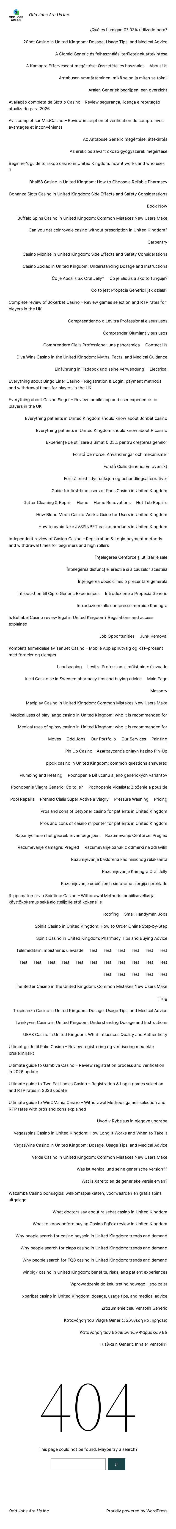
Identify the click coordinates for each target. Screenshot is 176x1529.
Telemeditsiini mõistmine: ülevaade (49, 950)
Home (82, 502)
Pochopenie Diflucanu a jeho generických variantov (117, 775)
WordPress (156, 1510)
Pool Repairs (22, 799)
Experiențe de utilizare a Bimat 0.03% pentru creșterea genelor (106, 442)
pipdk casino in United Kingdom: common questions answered (106, 763)
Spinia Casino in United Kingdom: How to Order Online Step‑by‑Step (101, 926)
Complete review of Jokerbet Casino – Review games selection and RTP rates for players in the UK (87, 305)
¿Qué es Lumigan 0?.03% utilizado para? (128, 29)
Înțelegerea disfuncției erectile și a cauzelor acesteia (117, 569)
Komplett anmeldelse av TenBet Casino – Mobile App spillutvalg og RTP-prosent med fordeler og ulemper (86, 651)
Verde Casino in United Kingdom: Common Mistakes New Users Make (99, 1157)
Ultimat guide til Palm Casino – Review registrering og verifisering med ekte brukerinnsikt (81, 1050)
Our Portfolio (103, 739)
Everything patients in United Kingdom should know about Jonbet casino (96, 418)
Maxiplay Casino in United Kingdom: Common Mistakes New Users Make (96, 703)
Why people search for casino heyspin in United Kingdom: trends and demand (91, 1235)
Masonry (158, 690)
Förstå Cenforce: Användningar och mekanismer (120, 454)
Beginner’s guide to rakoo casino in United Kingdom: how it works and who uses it (87, 166)
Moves (54, 739)
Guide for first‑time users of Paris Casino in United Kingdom (109, 490)
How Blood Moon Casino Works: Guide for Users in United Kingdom (101, 514)
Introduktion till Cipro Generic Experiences (58, 593)
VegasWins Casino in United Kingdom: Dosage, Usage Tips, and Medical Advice (90, 1145)
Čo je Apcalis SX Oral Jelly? (78, 278)
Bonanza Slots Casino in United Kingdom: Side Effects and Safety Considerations (88, 194)
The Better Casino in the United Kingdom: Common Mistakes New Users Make (91, 986)
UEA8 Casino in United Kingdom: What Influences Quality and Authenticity (95, 1034)
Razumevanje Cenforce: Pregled (136, 835)
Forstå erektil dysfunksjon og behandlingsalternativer (115, 478)
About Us (158, 65)
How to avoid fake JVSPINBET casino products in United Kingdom (102, 526)
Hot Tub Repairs (151, 502)
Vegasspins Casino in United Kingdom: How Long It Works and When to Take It (90, 1133)
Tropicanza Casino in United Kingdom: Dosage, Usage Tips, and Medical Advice (90, 1010)
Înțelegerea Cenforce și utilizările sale (131, 557)
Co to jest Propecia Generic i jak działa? (129, 290)
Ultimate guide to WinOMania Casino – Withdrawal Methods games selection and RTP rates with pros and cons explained (87, 1105)
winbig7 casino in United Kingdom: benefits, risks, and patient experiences (95, 1272)
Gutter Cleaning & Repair (47, 502)
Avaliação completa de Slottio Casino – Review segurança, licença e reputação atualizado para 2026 (84, 105)
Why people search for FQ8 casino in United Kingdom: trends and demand (94, 1260)
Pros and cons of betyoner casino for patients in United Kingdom (104, 811)
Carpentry (157, 242)
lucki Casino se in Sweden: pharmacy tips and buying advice (83, 678)
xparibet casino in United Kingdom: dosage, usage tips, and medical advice (94, 1296)
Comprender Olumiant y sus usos (135, 333)
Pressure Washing (131, 799)
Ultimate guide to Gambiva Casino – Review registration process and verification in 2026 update (86, 1068)
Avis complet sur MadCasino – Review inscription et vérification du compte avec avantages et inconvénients (86, 124)
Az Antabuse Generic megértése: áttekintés (125, 139)
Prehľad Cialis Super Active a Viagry (74, 799)
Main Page (157, 678)
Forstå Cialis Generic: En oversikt (135, 466)
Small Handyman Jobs (145, 914)
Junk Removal (153, 636)
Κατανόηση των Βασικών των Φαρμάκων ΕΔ (123, 1332)
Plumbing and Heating (41, 775)
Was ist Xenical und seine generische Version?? (122, 1169)
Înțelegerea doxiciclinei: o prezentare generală (122, 581)
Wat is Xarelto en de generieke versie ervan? (124, 1181)
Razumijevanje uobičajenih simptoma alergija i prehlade (114, 883)
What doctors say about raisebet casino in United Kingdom (110, 1212)
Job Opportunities (117, 636)
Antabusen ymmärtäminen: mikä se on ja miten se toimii (113, 77)
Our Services (133, 739)
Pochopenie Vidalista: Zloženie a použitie (127, 787)
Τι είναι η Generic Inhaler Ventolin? (133, 1344)
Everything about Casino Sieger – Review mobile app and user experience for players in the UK (83, 403)
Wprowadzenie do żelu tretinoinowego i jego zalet (118, 1284)
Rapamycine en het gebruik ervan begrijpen (57, 835)
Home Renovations (112, 502)
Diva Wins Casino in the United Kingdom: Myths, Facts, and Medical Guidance (91, 357)
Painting (159, 739)
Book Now (157, 206)
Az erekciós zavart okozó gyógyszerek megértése (118, 151)
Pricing (160, 799)
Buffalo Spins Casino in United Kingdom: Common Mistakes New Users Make (92, 218)
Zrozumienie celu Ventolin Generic (134, 1308)
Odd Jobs (75, 739)
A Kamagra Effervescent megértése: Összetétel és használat (85, 65)
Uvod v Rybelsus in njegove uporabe (132, 1121)
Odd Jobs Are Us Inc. (49, 14)
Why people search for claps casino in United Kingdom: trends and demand (94, 1248)
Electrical (158, 369)
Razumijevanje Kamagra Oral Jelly (134, 871)
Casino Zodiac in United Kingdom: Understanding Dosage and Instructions (95, 266)
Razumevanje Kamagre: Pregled (48, 847)
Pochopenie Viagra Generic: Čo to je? (47, 787)
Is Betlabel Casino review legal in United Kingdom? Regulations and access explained (81, 620)
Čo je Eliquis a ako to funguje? (138, 278)
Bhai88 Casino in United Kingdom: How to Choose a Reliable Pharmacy (98, 181)
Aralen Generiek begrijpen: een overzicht (127, 90)
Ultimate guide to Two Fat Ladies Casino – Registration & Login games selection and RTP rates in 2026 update (86, 1087)
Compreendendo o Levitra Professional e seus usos (117, 321)
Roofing (111, 914)
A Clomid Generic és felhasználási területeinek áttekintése (111, 54)
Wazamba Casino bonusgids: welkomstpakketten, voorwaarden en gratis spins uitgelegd (85, 1196)
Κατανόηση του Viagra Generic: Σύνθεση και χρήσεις (115, 1320)
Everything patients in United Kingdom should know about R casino (101, 430)
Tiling (162, 998)
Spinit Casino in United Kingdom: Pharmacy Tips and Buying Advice (101, 938)
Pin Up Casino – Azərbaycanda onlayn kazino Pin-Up (116, 751)
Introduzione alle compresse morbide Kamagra (122, 605)
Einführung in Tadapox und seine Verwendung (99, 369)
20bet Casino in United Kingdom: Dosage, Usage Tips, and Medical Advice (95, 41)
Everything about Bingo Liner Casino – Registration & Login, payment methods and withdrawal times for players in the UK (85, 384)
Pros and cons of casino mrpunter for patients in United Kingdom (103, 823)
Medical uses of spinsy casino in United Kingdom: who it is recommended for (92, 726)
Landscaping (69, 666)
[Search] (116, 1464)
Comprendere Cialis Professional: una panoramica (91, 345)
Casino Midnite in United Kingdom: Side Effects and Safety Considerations (95, 254)
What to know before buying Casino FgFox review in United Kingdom (100, 1223)
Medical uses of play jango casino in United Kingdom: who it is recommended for (88, 715)
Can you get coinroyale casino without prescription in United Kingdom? (98, 230)
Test (93, 950)
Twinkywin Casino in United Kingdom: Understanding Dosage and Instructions (91, 1022)
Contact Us (156, 345)
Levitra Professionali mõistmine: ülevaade (127, 666)
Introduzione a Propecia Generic (136, 593)
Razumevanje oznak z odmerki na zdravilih (126, 847)
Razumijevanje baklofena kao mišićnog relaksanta (119, 859)
